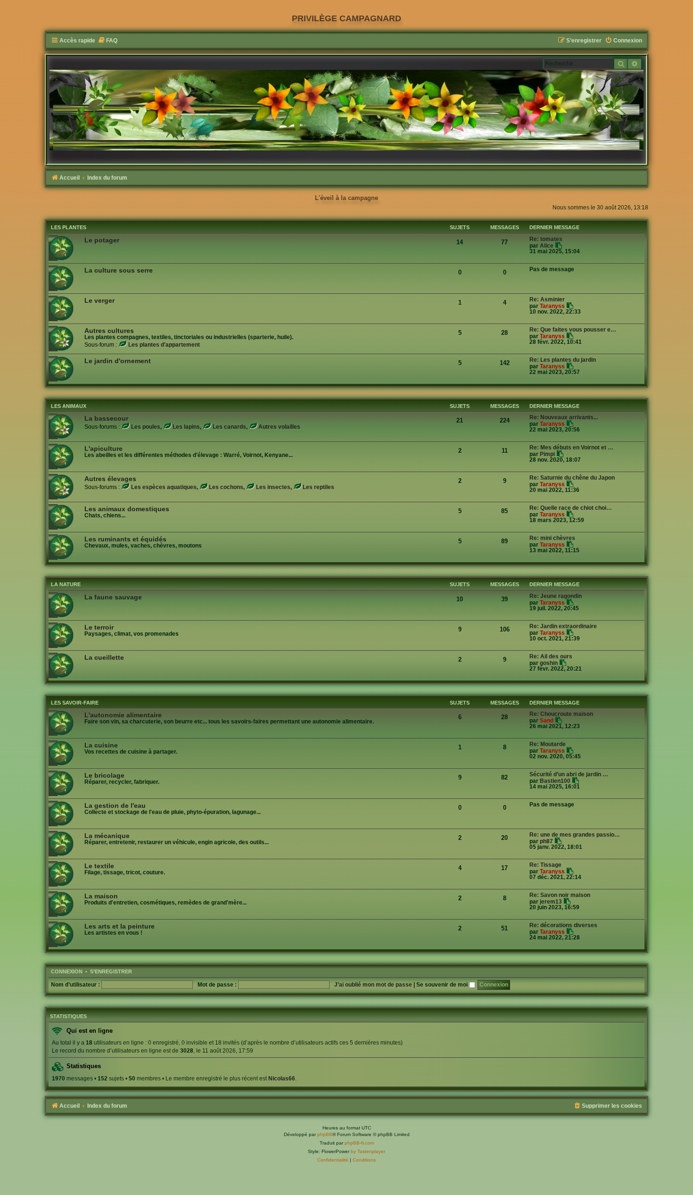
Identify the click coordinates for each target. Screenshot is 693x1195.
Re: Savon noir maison (559, 895)
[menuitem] (107, 41)
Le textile (99, 866)
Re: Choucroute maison (561, 714)
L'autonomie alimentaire (123, 715)
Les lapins (186, 427)
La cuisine (101, 745)
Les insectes (273, 487)
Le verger (99, 300)
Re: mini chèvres (552, 538)
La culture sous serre (118, 270)
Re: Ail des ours (550, 656)
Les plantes (68, 227)
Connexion (66, 971)
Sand (546, 720)
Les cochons (226, 487)
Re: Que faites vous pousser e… (572, 329)
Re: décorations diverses (563, 925)
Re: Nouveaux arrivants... (563, 417)
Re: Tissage (545, 865)
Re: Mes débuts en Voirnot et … (571, 447)
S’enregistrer (111, 971)
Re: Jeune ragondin (555, 596)
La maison (101, 896)
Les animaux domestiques (126, 509)
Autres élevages (110, 478)
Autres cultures (109, 330)
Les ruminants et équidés (125, 539)
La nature (66, 584)
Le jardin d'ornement (117, 361)
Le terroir (99, 627)
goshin (549, 663)
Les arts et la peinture (119, 926)
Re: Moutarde (547, 744)
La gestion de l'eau (115, 805)
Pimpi (547, 454)
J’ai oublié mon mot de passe (373, 985)
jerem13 (551, 902)
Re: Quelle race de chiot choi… (570, 508)
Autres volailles (279, 427)
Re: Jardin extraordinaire (563, 626)
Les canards (229, 427)
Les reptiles (318, 487)
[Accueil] (347, 110)
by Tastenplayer (368, 1151)
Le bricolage (104, 775)
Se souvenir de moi (442, 985)
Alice (546, 246)
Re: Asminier (547, 299)
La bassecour (106, 418)
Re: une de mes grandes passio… (574, 835)
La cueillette (104, 657)
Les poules (145, 427)
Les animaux (68, 406)
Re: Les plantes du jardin (562, 360)
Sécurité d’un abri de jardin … (568, 774)
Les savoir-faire (75, 702)
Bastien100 (555, 781)
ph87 (546, 841)
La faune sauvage (113, 597)
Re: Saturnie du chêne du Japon (572, 478)
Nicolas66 (281, 1078)
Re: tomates (545, 239)
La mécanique (107, 835)
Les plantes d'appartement (164, 345)
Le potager (101, 240)
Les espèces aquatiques (164, 487)
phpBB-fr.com (359, 1142)
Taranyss (552, 306)
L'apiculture (103, 448)
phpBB (324, 1134)
